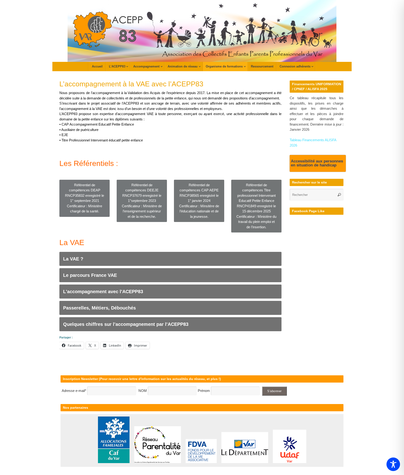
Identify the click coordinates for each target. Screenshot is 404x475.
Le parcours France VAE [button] (90, 275)
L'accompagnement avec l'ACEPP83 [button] (103, 291)
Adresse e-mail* (74, 391)
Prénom (204, 391)
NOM (143, 391)
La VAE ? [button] (73, 258)
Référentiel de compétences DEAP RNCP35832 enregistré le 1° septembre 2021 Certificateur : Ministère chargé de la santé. (84, 198)
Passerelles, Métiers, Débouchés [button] (99, 307)
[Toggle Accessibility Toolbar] (393, 464)
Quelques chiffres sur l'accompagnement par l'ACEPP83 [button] (125, 324)
